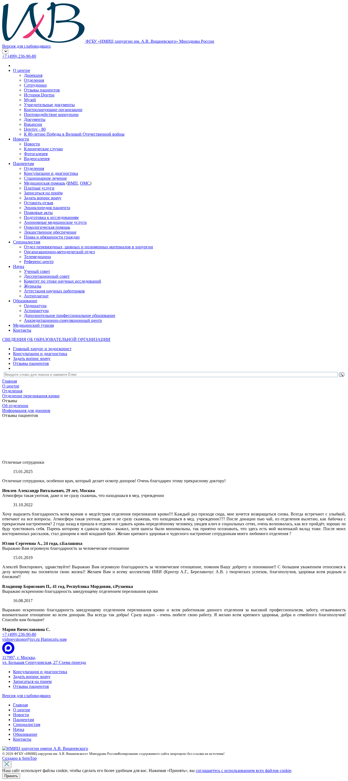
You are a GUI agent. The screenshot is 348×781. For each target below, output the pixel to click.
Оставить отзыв (38, 202)
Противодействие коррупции (51, 114)
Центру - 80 (35, 129)
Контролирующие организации (53, 109)
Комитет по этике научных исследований (62, 281)
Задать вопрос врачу (42, 198)
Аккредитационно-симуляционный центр (63, 320)
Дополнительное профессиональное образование (69, 315)
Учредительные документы (49, 104)
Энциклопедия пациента (47, 207)
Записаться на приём (43, 193)
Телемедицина (37, 256)
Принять (11, 776)
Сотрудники (35, 85)
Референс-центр (39, 261)
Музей (30, 99)
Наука (18, 266)
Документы (34, 119)
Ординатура (35, 305)
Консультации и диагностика (51, 173)
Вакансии (33, 124)
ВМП (73, 183)
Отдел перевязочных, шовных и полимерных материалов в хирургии (88, 247)
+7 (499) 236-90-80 (19, 56)
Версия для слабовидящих (26, 695)
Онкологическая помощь (47, 227)
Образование (25, 300)
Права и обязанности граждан (52, 237)
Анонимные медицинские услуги (55, 222)
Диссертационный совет (47, 276)
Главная (20, 705)
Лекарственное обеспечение (50, 232)
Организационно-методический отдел (59, 251)
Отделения (34, 80)
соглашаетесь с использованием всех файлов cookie (243, 770)
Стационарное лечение (45, 178)
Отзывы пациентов (42, 90)
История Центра (39, 95)
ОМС (85, 183)
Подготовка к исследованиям (51, 217)
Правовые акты (38, 212)
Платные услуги (39, 188)
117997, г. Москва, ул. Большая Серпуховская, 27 (44, 660)
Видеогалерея (36, 158)
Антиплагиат (36, 296)
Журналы (32, 286)
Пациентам (23, 163)
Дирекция (33, 75)
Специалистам (26, 242)
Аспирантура (36, 310)
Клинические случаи (43, 149)
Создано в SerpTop (19, 758)
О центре (21, 70)
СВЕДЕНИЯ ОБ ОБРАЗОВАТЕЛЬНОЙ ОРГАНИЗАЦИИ (56, 339)
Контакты (22, 330)
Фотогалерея (36, 153)
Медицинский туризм (33, 325)
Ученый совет (37, 271)
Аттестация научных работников (54, 291)
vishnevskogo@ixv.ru (34, 639)
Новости (21, 139)
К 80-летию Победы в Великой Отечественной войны (74, 134)
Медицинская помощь (44, 183)
